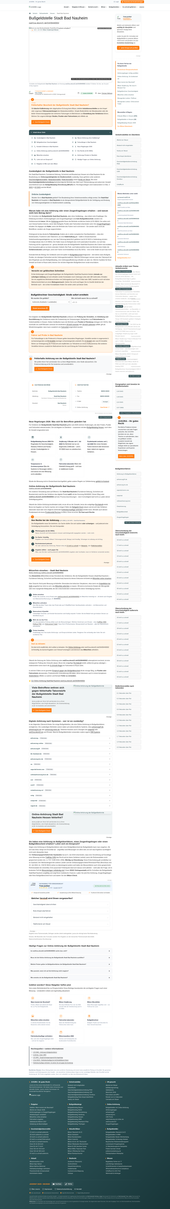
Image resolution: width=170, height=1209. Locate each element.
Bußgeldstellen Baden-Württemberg (117, 1137)
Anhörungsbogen (111, 1110)
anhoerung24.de (97, 727)
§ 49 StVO (120, 391)
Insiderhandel (72, 1168)
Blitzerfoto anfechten (62, 586)
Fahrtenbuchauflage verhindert (72, 510)
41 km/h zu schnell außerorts (39, 1153)
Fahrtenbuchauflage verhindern (40, 1168)
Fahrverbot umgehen (36, 1119)
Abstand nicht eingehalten (43, 917)
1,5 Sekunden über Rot (124, 731)
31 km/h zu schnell (122, 671)
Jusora (141, 7)
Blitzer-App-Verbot (36, 1164)
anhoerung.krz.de (35, 729)
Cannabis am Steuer (112, 1099)
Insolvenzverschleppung (76, 1171)
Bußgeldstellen (114, 7)
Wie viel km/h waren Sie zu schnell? (84, 298)
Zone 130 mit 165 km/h (37, 1151)
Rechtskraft (99, 504)
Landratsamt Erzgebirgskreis (115, 1144)
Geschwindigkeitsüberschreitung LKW (127, 170)
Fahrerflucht (72, 1087)
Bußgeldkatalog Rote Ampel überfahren (80, 1097)
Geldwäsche (110, 1090)
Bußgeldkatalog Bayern (75, 1107)
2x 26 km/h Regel (56, 665)
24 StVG (38, 187)
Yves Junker (38, 93)
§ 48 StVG (120, 397)
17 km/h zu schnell (122, 545)
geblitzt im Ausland (102, 481)
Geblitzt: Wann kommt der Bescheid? (41, 1107)
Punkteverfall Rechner (53, 512)
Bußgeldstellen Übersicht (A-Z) (116, 1132)
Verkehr (35, 13)
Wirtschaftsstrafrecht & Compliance (117, 1168)
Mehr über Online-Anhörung (132, 522)
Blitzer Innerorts (73, 1139)
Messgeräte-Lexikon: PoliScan (126, 98)
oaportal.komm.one (123, 490)
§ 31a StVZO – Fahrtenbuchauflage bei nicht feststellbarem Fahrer (50, 1060)
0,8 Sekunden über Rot (124, 715)
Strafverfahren (34, 676)
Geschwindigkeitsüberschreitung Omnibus (127, 178)
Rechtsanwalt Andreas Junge (94, 1196)
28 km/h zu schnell (122, 660)
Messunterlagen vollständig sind (53, 870)
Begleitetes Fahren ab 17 (114, 1161)
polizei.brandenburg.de (113, 1151)
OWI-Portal (109, 1117)
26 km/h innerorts (73, 324)
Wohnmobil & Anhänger (113, 1173)
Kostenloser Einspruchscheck (127, 69)
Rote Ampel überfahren (42, 911)
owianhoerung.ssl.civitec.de (115, 1119)
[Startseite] (30, 13)
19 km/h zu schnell (122, 556)
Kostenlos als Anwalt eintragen (133, 1)
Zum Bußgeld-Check (42, 122)
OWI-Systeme (95, 732)
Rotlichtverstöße (67, 179)
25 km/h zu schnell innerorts (39, 1141)
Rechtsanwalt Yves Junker (125, 1196)
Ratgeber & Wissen (78, 7)
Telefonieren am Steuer (42, 924)
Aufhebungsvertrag (112, 1087)
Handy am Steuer (84, 179)
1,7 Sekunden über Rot (124, 736)
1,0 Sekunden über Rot (124, 720)
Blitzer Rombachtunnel (75, 1153)
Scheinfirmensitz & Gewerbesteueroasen (119, 1166)
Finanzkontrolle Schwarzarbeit (39, 1171)
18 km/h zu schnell (122, 550)
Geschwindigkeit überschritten (44, 904)
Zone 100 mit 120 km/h (37, 1148)
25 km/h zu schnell (122, 578)
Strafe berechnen (39, 308)
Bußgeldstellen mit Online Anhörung (117, 1107)
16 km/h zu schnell (122, 540)
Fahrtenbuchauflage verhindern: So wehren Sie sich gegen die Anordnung (53, 1063)
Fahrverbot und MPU (112, 1094)
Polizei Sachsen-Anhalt (113, 1148)
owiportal (91, 729)
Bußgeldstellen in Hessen (126, 119)
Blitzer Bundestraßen (74, 1137)
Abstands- (84, 545)
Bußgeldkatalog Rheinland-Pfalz (78, 1121)
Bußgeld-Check (77, 507)
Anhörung (54, 221)
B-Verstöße (52, 341)
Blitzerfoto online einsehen (102, 578)
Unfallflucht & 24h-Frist (113, 1171)
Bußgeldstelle (44, 13)
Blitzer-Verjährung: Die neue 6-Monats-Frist (127, 87)
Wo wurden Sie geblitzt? (40, 298)
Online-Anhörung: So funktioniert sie (127, 77)
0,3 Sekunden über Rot (124, 698)
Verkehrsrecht (93, 7)
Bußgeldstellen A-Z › (124, 258)
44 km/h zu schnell (122, 599)
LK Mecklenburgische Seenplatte (116, 1146)
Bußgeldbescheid (76, 255)
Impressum (48, 1189)
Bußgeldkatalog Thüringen (76, 1124)
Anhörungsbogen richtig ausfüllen (127, 73)
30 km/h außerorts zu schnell (39, 1134)
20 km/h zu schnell (122, 561)
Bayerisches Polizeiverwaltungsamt (117, 1141)
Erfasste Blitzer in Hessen (127, 116)
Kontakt (79, 1189)
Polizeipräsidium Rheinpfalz (114, 1153)
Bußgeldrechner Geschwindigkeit (127, 91)
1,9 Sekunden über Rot (124, 742)
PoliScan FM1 (37, 624)
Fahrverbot (65, 327)
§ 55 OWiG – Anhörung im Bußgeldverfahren (45, 1052)
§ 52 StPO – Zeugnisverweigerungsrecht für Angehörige (48, 1057)
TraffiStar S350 (101, 622)
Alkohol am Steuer (122, 140)
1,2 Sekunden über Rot (124, 725)
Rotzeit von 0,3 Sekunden (114, 1097)
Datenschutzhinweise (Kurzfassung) (40, 939)
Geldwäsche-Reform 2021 (38, 1121)
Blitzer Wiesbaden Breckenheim (78, 1144)
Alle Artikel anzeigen (134, 376)
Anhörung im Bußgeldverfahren (126, 474)
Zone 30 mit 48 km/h (36, 1144)
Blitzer (103, 7)
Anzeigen (105, 401)
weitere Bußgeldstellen (105, 417)
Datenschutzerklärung (64, 1189)
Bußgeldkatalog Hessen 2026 (126, 123)
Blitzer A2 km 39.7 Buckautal (77, 1141)
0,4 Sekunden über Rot (124, 704)
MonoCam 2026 (111, 1092)
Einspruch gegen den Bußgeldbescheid (66, 670)
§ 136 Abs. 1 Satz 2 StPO (39, 1055)
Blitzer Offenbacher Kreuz (76, 1151)
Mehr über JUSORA (126, 456)
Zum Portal (103, 407)
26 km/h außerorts (88, 324)
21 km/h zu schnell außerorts (39, 1132)
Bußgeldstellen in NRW (113, 1134)
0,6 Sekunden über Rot (124, 709)
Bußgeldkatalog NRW (75, 1119)
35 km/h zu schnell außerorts (39, 1137)
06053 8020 (105, 391)
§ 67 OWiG (120, 407)
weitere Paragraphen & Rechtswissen (130, 413)
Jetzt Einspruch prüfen (129, 48)
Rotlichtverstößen (96, 545)
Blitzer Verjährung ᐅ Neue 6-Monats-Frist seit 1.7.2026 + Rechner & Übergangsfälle (128, 341)
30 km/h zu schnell (122, 588)
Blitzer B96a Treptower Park (77, 1148)
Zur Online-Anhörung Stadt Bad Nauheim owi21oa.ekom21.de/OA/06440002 (58, 681)
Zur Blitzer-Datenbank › (125, 126)
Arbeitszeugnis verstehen (38, 1114)
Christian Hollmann (107, 93)
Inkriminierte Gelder (36, 1173)
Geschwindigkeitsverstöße (38, 179)
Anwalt (66, 7)
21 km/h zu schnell (72, 545)
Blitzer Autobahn (73, 1134)
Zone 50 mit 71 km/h (36, 1146)
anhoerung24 (110, 1112)
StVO (31, 187)
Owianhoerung (121, 506)
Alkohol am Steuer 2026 (37, 1110)
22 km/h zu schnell (122, 644)
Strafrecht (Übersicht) (75, 1161)
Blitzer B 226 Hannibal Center (77, 1146)
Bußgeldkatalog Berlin (75, 1110)
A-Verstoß (88, 341)
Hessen (52, 13)
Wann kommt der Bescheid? (126, 82)
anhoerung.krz (110, 1114)
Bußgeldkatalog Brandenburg (77, 1112)
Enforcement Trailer (51, 624)
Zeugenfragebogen (103, 224)
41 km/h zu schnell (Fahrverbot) (40, 1139)
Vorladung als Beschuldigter (39, 1124)
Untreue (70, 1173)
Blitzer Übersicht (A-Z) (75, 1132)
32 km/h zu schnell (122, 594)
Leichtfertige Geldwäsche (114, 1164)
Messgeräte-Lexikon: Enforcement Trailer (128, 103)
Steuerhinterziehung (74, 1166)
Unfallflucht (120, 184)
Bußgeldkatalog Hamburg (76, 1114)
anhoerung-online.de (52, 729)
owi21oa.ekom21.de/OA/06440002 (68, 596)
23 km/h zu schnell (122, 572)
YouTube (58, 1184)
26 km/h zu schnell (122, 583)
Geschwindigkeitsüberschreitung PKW (127, 163)
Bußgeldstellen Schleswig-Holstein (117, 1139)
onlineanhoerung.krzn (123, 501)
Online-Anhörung (74, 647)
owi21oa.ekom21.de (36, 732)
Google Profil (57, 887)
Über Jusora (36, 1189)
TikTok (70, 1184)
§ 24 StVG (120, 402)
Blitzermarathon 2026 (37, 1161)
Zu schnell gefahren (129, 7)
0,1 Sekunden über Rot (124, 693)
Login (117, 1)
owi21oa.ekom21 (111, 1121)
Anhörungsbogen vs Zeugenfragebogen (42, 1112)
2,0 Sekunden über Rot (124, 747)
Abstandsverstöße (54, 179)
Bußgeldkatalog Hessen (95, 427)
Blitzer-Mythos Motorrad (37, 1166)
